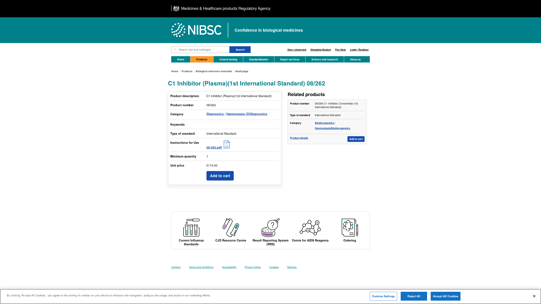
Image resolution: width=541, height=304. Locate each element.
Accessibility (229, 267)
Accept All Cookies (445, 296)
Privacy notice (253, 267)
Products (201, 59)
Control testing (228, 59)
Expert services (289, 59)
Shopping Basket (320, 50)
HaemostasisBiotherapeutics (332, 128)
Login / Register (359, 50)
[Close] (534, 296)
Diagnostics (215, 114)
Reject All (413, 296)
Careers (175, 267)
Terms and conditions (201, 267)
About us (355, 59)
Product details (299, 138)
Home (180, 59)
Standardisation (258, 59)
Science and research (324, 59)
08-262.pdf (214, 147)
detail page (241, 71)
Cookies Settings (383, 296)
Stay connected (296, 50)
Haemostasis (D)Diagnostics (246, 114)
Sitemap (292, 267)
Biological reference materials (214, 71)
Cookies (274, 267)
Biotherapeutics (325, 123)
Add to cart (220, 175)
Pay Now (340, 50)
